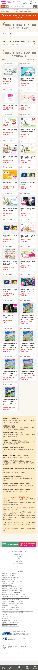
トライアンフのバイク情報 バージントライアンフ (14, 603)
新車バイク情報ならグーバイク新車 (11, 609)
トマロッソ (4, 614)
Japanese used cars (7, 585)
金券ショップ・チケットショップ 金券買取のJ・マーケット (13, 9)
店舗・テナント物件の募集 (19, 563)
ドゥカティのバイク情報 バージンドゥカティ (13, 601)
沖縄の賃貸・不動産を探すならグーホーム (12, 587)
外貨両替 (27, 668)
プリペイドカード (9, 11)
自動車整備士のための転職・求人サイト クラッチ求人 (15, 620)
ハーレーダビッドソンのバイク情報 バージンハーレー (15, 598)
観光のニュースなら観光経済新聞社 (11, 607)
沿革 (19, 559)
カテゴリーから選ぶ (6, 34)
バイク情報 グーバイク (7, 583)
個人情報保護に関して (19, 554)
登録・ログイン (26, 3)
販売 (6, 6)
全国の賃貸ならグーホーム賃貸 (9, 605)
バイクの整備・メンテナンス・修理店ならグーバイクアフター (17, 611)
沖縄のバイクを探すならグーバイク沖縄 (12, 590)
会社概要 (19, 556)
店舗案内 (35, 668)
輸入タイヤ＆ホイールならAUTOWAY (11, 592)
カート (31, 3)
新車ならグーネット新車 (8, 575)
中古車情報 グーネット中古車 (9, 573)
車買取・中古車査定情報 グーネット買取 (12, 581)
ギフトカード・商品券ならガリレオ (11, 622)
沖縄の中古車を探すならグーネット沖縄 (12, 588)
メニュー (35, 2)
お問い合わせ (19, 561)
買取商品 (3, 11)
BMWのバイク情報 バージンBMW (10, 599)
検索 (35, 6)
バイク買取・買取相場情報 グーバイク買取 (12, 613)
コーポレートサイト (19, 566)
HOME (3, 668)
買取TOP (29, 9)
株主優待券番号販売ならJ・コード (10, 626)
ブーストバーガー (6, 616)
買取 (2, 6)
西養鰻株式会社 (6, 618)
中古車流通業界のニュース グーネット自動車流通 (14, 596)
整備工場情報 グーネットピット (10, 579)
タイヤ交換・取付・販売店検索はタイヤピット (13, 594)
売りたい (11, 668)
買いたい (19, 668)
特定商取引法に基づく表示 (19, 551)
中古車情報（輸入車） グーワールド (11, 577)
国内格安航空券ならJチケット (9, 624)
